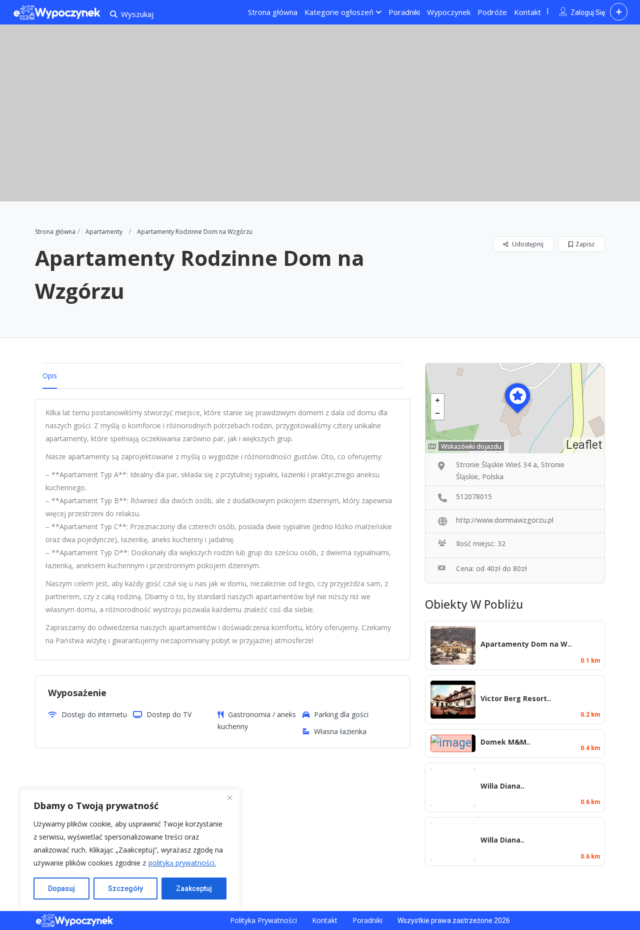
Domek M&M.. (505, 742)
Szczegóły (125, 889)
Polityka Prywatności (263, 920)
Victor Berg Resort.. (515, 698)
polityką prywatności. (182, 863)
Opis (49, 375)
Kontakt (527, 12)
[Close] (230, 798)
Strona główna (273, 12)
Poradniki (404, 12)
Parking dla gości (341, 714)
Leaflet (584, 445)
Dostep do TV (169, 714)
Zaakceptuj (194, 889)
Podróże (492, 12)
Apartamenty (104, 231)
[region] (130, 849)
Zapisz (585, 244)
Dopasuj (61, 889)
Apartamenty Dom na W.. (526, 644)
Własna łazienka (340, 731)
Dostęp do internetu (94, 714)
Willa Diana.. (502, 786)
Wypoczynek (448, 12)
